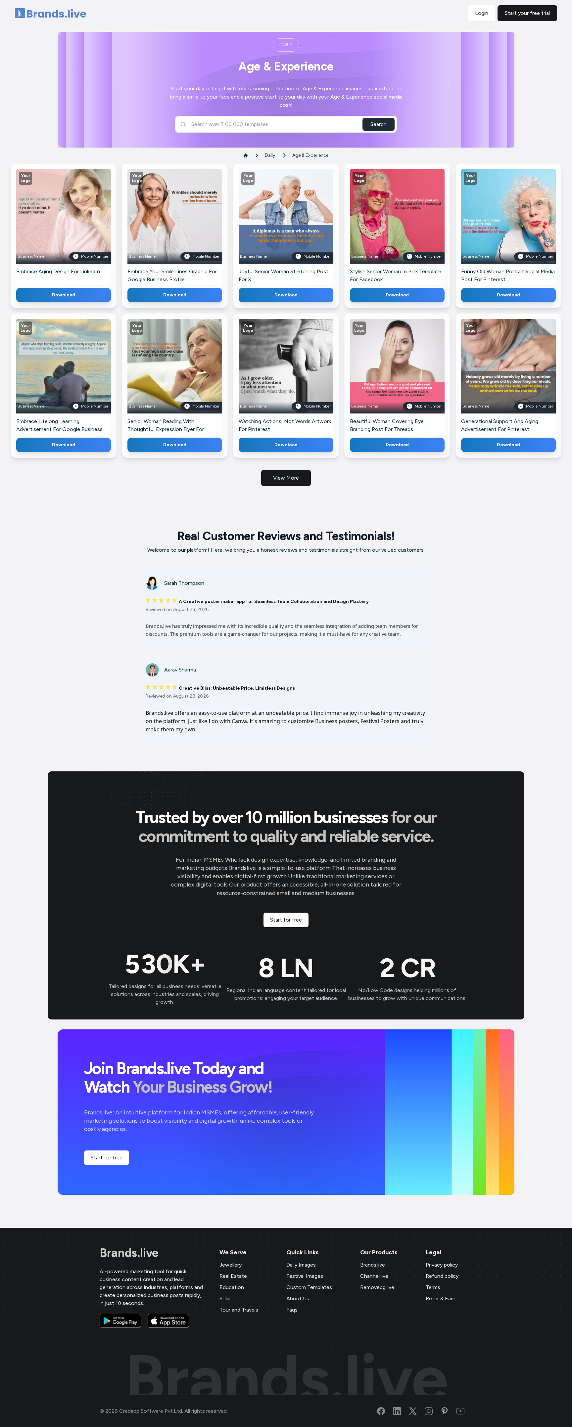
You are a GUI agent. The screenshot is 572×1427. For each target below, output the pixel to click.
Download (63, 295)
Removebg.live (377, 1287)
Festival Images (304, 1276)
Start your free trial (527, 13)
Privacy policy (442, 1265)
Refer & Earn (440, 1298)
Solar (225, 1298)
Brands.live (129, 1253)
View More (286, 478)
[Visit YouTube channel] (464, 1411)
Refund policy (442, 1276)
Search (378, 124)
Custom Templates (309, 1287)
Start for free (286, 920)
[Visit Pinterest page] (448, 1411)
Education (231, 1287)
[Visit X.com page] (417, 1411)
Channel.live (374, 1276)
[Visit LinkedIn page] (401, 1411)
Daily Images (301, 1265)
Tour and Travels (238, 1310)
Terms (433, 1287)
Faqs (292, 1310)
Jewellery (230, 1265)
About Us (297, 1298)
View (75, 226)
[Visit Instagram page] (433, 1411)
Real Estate (233, 1276)
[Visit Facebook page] (385, 1411)
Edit (49, 226)
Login (481, 13)
